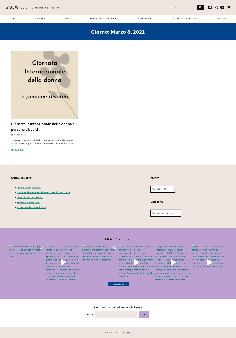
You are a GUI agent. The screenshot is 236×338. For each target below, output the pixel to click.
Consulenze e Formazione (103, 19)
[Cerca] (200, 7)
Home (12, 19)
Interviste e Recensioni (184, 19)
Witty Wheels (16, 7)
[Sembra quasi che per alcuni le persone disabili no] (63, 262)
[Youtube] (222, 7)
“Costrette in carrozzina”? (30, 197)
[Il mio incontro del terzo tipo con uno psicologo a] (26, 262)
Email (90, 314)
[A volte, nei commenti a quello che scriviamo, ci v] (136, 262)
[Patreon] (228, 7)
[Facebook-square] (210, 7)
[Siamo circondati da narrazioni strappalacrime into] (209, 262)
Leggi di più (17, 149)
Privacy (128, 332)
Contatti (221, 19)
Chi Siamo (40, 19)
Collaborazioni (144, 19)
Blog (67, 19)
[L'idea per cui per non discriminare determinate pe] (99, 262)
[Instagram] (216, 7)
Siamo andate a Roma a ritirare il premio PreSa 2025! (43, 192)
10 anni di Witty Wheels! (29, 187)
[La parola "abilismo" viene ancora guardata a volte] (173, 262)
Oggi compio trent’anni (28, 202)
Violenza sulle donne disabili (31, 207)
